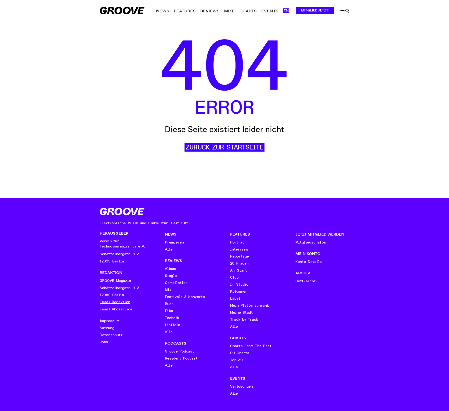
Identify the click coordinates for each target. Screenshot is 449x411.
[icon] (344, 11)
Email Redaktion (115, 302)
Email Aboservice (116, 309)
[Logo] (122, 10)
